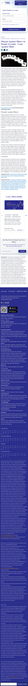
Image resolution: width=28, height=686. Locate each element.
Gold (26, 397)
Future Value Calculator (11, 358)
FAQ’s (8, 392)
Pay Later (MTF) (8, 336)
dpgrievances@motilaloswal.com (8, 537)
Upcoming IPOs (4, 331)
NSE (4, 414)
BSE (1, 414)
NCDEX (9, 414)
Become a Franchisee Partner (16, 387)
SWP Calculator (17, 356)
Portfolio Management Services (16, 334)
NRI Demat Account (20, 331)
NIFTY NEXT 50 (8, 346)
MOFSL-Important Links (17, 414)
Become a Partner (5, 387)
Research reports (5, 382)
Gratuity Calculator (22, 358)
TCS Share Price (17, 176)
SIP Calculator (4, 351)
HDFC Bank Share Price (6, 371)
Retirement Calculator (21, 353)
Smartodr (3, 422)
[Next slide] (26, 216)
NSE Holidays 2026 (5, 404)
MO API (18, 366)
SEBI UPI (20, 4)
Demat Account (17, 395)
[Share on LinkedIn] (2, 50)
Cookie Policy (14, 415)
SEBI (6, 414)
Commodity (6, 398)
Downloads (21, 420)
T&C (18, 24)
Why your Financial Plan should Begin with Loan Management (13, 182)
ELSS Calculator (11, 360)
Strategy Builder (4, 368)
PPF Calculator (4, 360)
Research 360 (4, 366)
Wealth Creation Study (17, 417)
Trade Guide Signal (12, 366)
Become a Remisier (16, 388)
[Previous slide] (2, 216)
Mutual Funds (12, 331)
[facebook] (1, 303)
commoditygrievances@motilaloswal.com (10, 568)
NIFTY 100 (22, 346)
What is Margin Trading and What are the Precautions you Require (13, 186)
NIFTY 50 (3, 345)
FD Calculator (11, 351)
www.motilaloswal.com (14, 676)
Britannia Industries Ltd (18, 377)
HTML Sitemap (8, 424)
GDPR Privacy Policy (13, 420)
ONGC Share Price (14, 174)
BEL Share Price (20, 378)
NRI (2, 398)
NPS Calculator (23, 361)
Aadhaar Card (11, 410)
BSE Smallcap (20, 345)
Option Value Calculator (6, 363)
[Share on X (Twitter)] (4, 50)
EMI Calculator (9, 356)
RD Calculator (18, 351)
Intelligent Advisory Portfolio (7, 333)
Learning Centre (13, 382)
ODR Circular (13, 422)
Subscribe (22, 251)
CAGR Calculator (15, 355)
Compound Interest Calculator (8, 353)
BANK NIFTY (13, 345)
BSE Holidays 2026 (14, 404)
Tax (1, 410)
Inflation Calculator (14, 361)
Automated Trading (5, 400)
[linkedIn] (8, 303)
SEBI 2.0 (7, 422)
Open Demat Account (20, 1)
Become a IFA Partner (6, 388)
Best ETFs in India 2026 (11, 407)
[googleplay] (13, 311)
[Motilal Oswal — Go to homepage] (6, 3)
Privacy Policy (19, 422)
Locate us (12, 392)
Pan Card (5, 410)
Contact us (3, 392)
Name (3, 19)
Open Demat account (6, 108)
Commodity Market (12, 341)
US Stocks (16, 333)
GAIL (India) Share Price (18, 373)
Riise (22, 366)
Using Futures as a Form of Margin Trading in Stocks (13, 188)
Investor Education (22, 415)
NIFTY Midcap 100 (16, 346)
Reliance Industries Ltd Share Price (8, 378)
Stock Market (10, 395)
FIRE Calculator (16, 363)
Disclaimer (8, 415)
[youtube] (6, 303)
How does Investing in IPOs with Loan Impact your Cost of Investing (13, 184)
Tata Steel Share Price (17, 371)
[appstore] (13, 308)
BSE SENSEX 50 (6, 348)
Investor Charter (4, 420)
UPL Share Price (8, 176)
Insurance (3, 338)
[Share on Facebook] (7, 50)
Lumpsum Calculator (5, 355)
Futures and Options (22, 341)
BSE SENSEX (7, 345)
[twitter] (4, 303)
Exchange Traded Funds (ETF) (20, 336)
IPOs (6, 397)
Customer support (19, 392)
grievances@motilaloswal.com (7, 535)
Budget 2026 (4, 395)
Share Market (4, 341)
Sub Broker (21, 397)
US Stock (17, 397)
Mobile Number (6, 13)
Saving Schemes (19, 410)
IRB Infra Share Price (17, 375)
